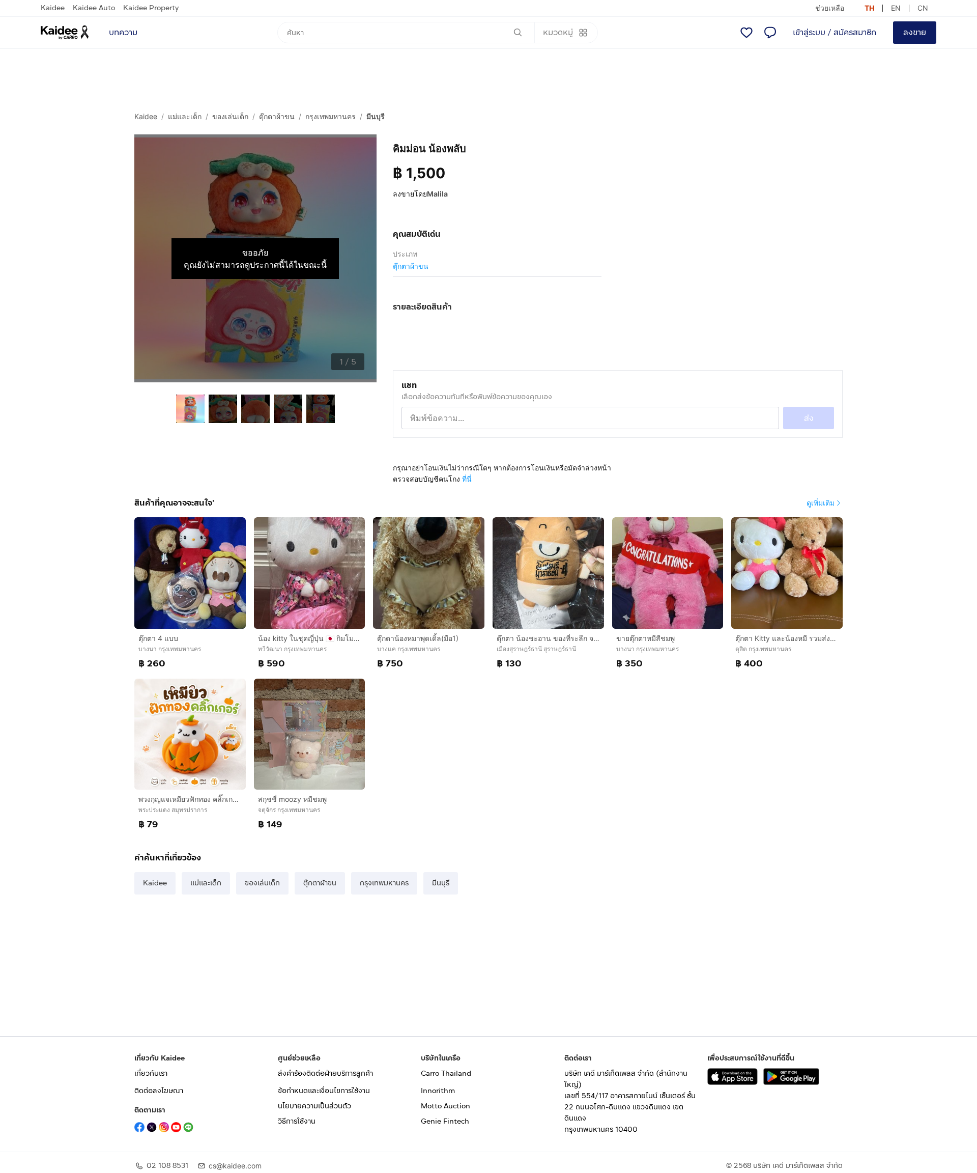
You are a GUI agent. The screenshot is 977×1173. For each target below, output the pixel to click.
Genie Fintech (445, 1121)
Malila (437, 193)
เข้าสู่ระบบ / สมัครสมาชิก (834, 32)
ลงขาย (914, 32)
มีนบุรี (375, 116)
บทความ (123, 32)
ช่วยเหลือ (829, 8)
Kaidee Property (151, 8)
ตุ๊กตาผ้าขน (277, 116)
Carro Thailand (446, 1073)
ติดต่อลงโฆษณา (158, 1090)
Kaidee (53, 8)
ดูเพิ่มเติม (821, 502)
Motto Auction (445, 1106)
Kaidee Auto (94, 8)
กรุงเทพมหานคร (330, 116)
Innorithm (438, 1090)
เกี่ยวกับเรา (150, 1073)
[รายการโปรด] (746, 32)
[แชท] (770, 32)
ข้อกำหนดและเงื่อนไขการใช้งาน (324, 1090)
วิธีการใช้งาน (296, 1121)
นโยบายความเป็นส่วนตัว (314, 1106)
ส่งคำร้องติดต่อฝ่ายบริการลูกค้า (325, 1073)
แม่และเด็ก (185, 116)
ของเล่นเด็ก (230, 116)
